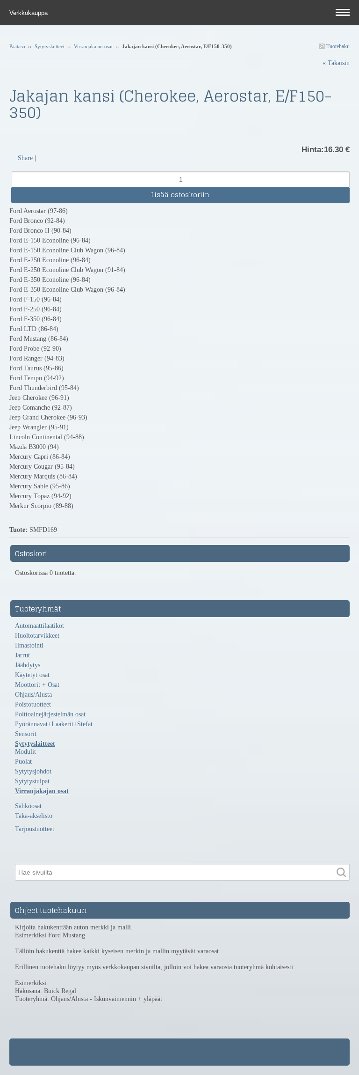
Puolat (23, 761)
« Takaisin (336, 62)
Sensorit (25, 733)
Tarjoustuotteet (34, 828)
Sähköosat (28, 806)
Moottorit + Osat (37, 684)
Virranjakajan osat (93, 46)
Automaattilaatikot (39, 625)
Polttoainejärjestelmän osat (50, 714)
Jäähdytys (27, 665)
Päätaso (17, 46)
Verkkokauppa (29, 12)
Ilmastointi (29, 645)
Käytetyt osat (32, 674)
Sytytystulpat (32, 781)
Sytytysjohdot (33, 771)
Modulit (25, 751)
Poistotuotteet (33, 704)
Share (25, 158)
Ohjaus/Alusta (33, 694)
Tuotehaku (337, 46)
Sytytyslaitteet (50, 46)
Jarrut (22, 655)
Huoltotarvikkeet (37, 635)
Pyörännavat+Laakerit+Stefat (54, 724)
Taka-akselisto (33, 815)
